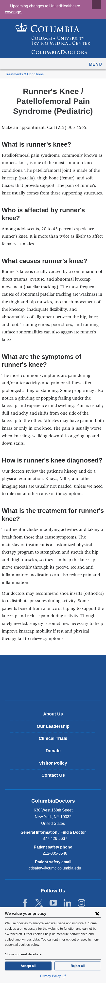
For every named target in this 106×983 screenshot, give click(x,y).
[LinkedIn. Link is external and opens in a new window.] (67, 903)
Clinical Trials (53, 738)
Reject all (78, 966)
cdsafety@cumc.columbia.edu (55, 868)
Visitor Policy (53, 763)
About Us (53, 714)
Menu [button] (95, 64)
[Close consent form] (97, 913)
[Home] (53, 38)
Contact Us (53, 775)
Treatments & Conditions (24, 74)
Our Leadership (53, 726)
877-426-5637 (55, 838)
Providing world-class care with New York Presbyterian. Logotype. (56, 686)
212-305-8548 (55, 853)
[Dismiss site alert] (96, 4)
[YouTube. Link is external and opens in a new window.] (53, 903)
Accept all (28, 966)
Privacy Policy (51, 976)
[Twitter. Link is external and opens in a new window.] (39, 903)
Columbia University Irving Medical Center (53, 669)
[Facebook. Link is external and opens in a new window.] (25, 903)
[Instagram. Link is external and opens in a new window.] (81, 903)
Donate (53, 750)
